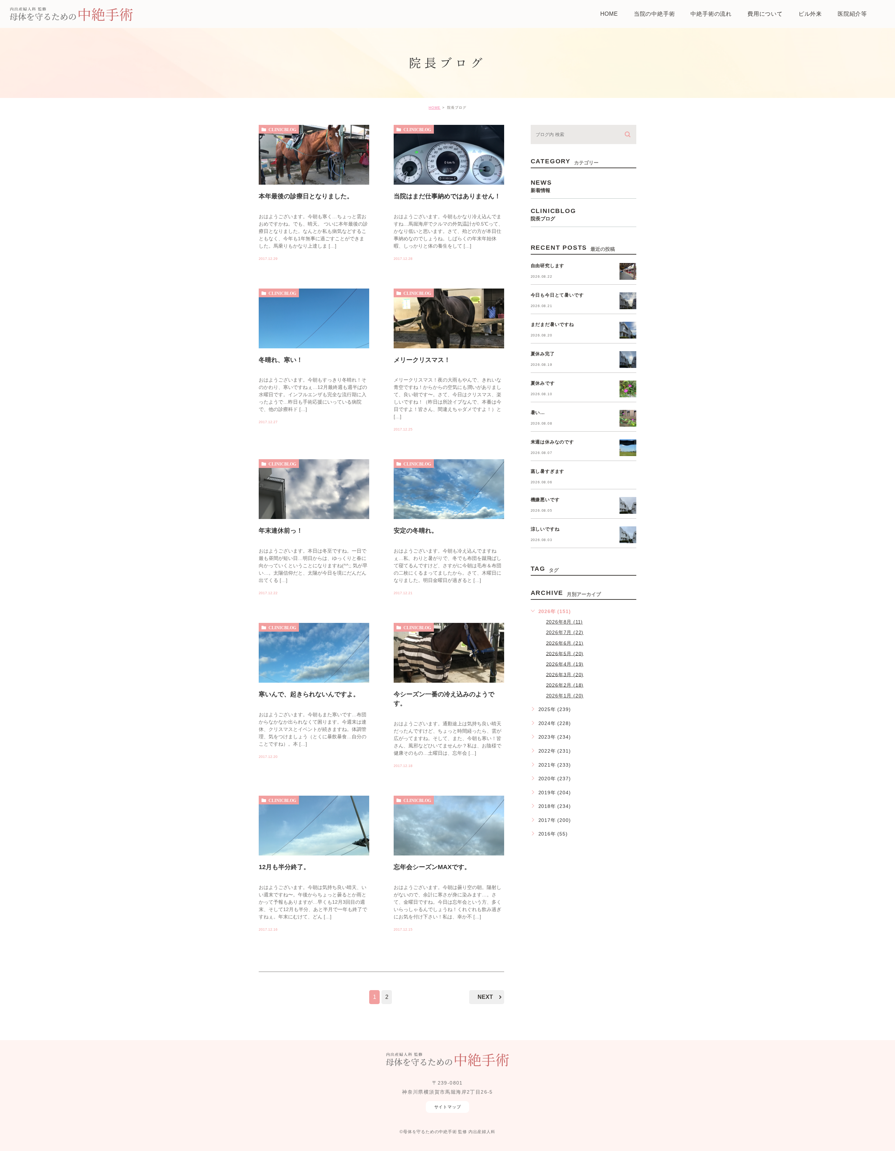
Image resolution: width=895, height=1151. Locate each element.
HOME (435, 107)
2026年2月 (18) (565, 685)
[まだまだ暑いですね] (628, 330)
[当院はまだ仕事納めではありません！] (449, 184)
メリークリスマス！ (422, 359)
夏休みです (543, 383)
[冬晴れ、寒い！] (314, 348)
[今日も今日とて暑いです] (628, 300)
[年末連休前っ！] (314, 519)
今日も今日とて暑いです (557, 295)
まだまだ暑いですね (552, 324)
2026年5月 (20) (565, 653)
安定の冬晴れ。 (416, 530)
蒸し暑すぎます (548, 471)
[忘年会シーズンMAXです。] (449, 855)
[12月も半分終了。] (314, 855)
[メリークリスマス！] (449, 348)
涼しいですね (545, 529)
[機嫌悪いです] (628, 505)
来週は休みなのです (552, 442)
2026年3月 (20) (565, 674)
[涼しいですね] (628, 534)
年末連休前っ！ (281, 530)
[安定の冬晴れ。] (449, 519)
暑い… (538, 412)
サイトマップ (447, 1106)
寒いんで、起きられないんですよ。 (309, 694)
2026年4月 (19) (565, 664)
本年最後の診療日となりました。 (306, 195)
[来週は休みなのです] (628, 447)
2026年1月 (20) (565, 695)
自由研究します (548, 265)
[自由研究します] (628, 271)
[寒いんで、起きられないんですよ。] (314, 683)
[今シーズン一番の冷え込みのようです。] (449, 683)
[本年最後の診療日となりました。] (314, 184)
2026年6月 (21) (565, 643)
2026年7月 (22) (565, 632)
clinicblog (282, 129)
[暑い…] (628, 418)
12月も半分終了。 (284, 867)
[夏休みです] (628, 389)
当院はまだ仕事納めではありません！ (447, 195)
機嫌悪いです (545, 499)
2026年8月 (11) (564, 622)
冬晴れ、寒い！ (281, 359)
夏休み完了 (543, 353)
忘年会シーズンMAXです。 (432, 867)
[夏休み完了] (628, 359)
